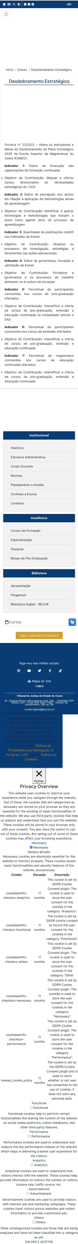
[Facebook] (50, 671)
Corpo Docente (22, 466)
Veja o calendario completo (39, 635)
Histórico (17, 448)
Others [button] (39, 1218)
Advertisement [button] (39, 1189)
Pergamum (18, 595)
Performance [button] (39, 1132)
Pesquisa (17, 549)
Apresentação (21, 586)
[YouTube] (29, 671)
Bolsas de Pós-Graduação (29, 558)
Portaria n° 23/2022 (19, 145)
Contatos (17, 503)
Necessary (40, 847)
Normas (16, 475)
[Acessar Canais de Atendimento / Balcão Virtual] (67, 1230)
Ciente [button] (29, 764)
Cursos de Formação (26, 530)
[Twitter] (40, 671)
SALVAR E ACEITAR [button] (39, 1242)
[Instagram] (19, 671)
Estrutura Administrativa (28, 457)
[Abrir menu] (6, 14)
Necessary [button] (39, 843)
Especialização (21, 540)
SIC (69, 4)
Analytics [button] (39, 1160)
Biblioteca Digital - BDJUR (29, 604)
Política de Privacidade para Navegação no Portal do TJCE (30, 750)
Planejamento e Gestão (27, 485)
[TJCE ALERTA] (39, 40)
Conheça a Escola (24, 494)
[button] (4, 4)
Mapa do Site (41, 681)
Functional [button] (39, 1103)
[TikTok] (60, 671)
